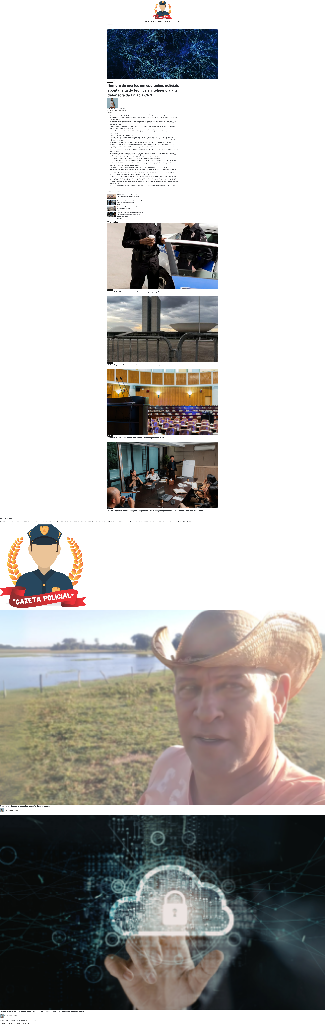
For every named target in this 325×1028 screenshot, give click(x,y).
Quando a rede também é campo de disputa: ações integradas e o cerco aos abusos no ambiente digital (42, 1012)
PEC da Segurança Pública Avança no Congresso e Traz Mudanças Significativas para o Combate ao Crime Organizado (155, 511)
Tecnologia (119, 199)
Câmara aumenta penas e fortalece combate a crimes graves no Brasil (135, 438)
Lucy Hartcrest (112, 110)
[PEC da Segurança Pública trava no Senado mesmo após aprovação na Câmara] (162, 329)
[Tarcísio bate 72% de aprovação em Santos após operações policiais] (162, 256)
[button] (215, 25)
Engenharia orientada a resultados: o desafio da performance (25, 806)
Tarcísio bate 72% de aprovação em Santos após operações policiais (135, 292)
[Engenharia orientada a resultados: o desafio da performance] (162, 707)
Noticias (119, 210)
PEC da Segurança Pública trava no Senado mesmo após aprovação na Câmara (139, 365)
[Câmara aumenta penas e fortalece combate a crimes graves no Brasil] (162, 402)
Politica (110, 82)
